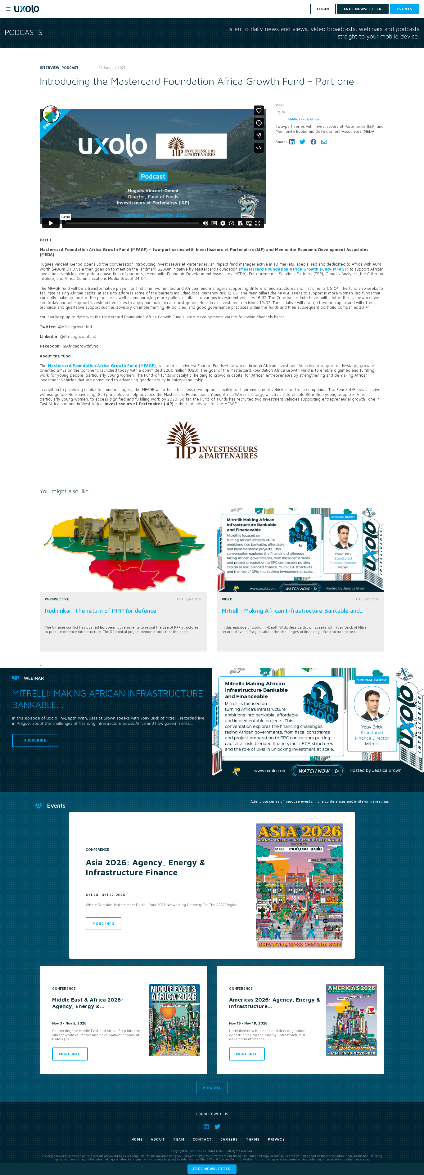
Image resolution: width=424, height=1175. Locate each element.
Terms (253, 1139)
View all (212, 1088)
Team (178, 1139)
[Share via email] (324, 142)
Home (137, 1139)
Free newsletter (212, 1169)
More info (103, 924)
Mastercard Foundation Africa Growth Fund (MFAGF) (102, 365)
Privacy (276, 1139)
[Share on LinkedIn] (292, 142)
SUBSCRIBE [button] (35, 740)
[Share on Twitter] (302, 142)
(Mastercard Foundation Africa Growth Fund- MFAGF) (294, 269)
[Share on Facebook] (313, 142)
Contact (202, 1139)
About (158, 1139)
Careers (229, 1139)
